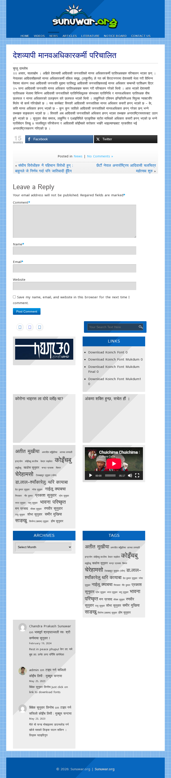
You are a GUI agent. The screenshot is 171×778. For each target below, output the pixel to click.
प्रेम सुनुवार (64, 495)
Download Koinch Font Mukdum (113, 359)
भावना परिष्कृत (53, 501)
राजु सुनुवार (20, 514)
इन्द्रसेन (18, 461)
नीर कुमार (28, 495)
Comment (20, 202)
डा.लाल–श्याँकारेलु (30, 482)
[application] (114, 463)
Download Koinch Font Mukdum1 (114, 379)
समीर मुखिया (53, 514)
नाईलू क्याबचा (55, 489)
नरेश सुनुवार (37, 489)
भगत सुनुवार (20, 502)
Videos (39, 36)
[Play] (90, 475)
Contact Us (141, 36)
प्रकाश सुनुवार (46, 495)
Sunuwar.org (104, 769)
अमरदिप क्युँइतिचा (49, 452)
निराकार (18, 495)
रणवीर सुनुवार (53, 508)
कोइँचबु (63, 459)
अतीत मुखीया (27, 451)
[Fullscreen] (137, 475)
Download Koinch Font (106, 352)
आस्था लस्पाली (66, 452)
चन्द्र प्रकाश (47, 467)
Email (17, 261)
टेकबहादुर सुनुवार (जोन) (46, 475)
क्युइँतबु (18, 467)
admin (34, 670)
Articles (70, 36)
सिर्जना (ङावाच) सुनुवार (39, 521)
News (53, 36)
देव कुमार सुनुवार (22, 489)
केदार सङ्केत (46, 461)
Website (19, 279)
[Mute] (130, 475)
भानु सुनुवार (33, 502)
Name (17, 244)
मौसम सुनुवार (36, 508)
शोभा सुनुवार (34, 514)
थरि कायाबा (58, 482)
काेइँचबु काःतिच (31, 461)
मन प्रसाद (21, 508)
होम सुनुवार (57, 521)
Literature (90, 36)
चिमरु (58, 467)
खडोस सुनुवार (31, 467)
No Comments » (100, 156)
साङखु (21, 520)
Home (25, 36)
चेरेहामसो (24, 474)
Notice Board (115, 36)
